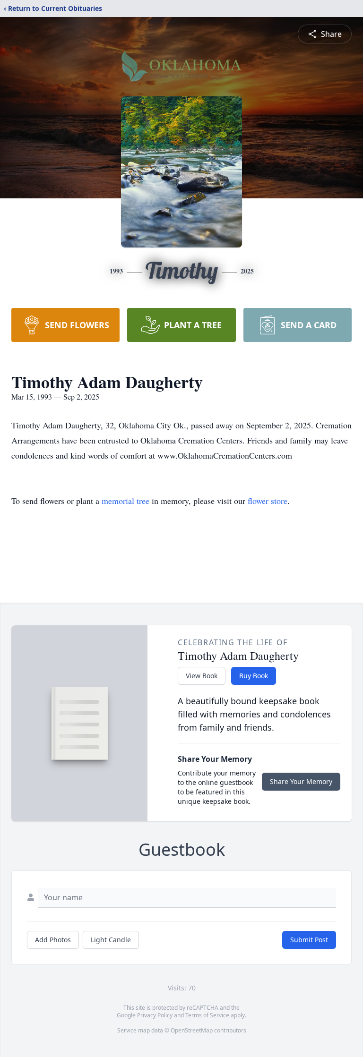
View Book (201, 675)
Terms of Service (207, 1015)
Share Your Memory (301, 781)
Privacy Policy (155, 1015)
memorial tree (125, 500)
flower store (267, 500)
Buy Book (253, 675)
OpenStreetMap (192, 1030)
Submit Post (309, 939)
